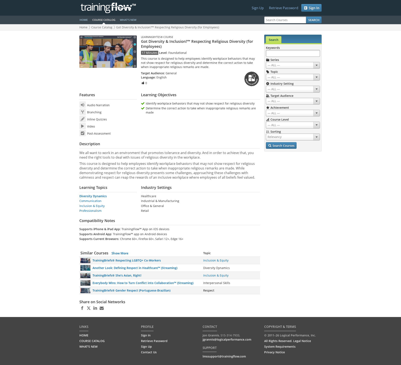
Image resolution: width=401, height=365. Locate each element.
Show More (120, 253)
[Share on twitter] (88, 308)
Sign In (313, 8)
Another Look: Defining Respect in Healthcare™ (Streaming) (135, 268)
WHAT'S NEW (128, 20)
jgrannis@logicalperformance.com (227, 339)
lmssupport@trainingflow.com (224, 356)
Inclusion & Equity (92, 206)
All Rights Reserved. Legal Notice (287, 341)
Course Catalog (101, 27)
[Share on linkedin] (95, 308)
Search (314, 20)
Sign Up (258, 8)
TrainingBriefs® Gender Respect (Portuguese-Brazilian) (131, 290)
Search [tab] (273, 40)
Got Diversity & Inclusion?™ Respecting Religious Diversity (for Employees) (167, 27)
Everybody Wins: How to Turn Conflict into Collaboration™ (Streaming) (143, 283)
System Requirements (280, 347)
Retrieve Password (283, 8)
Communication (90, 201)
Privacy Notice (274, 352)
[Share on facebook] (82, 308)
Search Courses (283, 146)
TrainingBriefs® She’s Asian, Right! (117, 275)
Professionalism (90, 211)
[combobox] (293, 65)
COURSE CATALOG (103, 20)
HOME (84, 20)
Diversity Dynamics (93, 196)
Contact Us (149, 352)
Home (83, 27)
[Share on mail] (101, 308)
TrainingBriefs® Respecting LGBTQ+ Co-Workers (127, 260)
